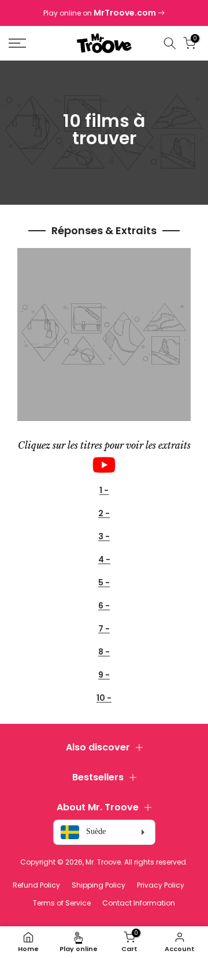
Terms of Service (62, 903)
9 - (104, 675)
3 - (104, 536)
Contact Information (138, 903)
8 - (104, 652)
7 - (104, 629)
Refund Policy (36, 885)
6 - (104, 606)
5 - (104, 582)
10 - (104, 698)
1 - (104, 490)
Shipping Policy (98, 885)
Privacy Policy (160, 885)
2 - (104, 513)
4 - (104, 559)
